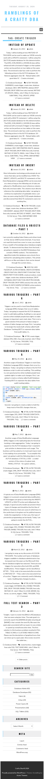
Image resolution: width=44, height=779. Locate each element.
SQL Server (35, 93)
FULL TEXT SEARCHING (19, 647)
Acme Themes (22, 775)
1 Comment (24, 596)
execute (27, 283)
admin (31, 49)
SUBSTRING (14, 95)
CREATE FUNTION (10, 272)
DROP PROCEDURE (33, 280)
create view (28, 85)
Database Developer (15, 83)
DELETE (30, 148)
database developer (26, 208)
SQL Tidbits (20, 711)
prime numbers (35, 285)
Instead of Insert (22, 165)
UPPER (32, 95)
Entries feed (22, 745)
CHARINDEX (9, 85)
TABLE (25, 593)
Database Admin (11, 645)
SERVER (33, 591)
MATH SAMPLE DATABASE (20, 285)
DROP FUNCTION (19, 280)
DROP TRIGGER (10, 151)
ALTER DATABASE (19, 270)
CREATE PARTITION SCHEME (13, 275)
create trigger (18, 85)
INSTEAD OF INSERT (24, 213)
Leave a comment (24, 98)
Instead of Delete (22, 105)
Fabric (21, 696)
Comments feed (22, 748)
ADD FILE (30, 267)
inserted (30, 90)
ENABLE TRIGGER (17, 530)
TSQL (20, 95)
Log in (22, 741)
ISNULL (16, 93)
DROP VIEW (15, 90)
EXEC (15, 339)
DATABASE (18, 586)
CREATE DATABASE (33, 270)
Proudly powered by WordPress (13, 773)
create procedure (30, 275)
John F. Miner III (25, 93)
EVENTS (8, 417)
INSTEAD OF (8, 591)
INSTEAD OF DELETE (11, 153)
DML (11, 339)
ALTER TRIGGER (32, 83)
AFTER (27, 336)
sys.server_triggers (15, 593)
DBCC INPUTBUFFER (20, 88)
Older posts (23, 659)
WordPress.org (22, 752)
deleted (31, 88)
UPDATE (26, 95)
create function (26, 645)
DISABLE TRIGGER (24, 527)
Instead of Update (22, 44)
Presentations (20, 708)
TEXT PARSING (24, 650)
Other (20, 700)
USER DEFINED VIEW (29, 216)
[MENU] (41, 29)
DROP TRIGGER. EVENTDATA (28, 414)
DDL (16, 414)
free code (23, 90)
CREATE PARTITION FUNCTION (28, 272)
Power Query (21, 704)
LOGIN (27, 591)
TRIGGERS (25, 341)
